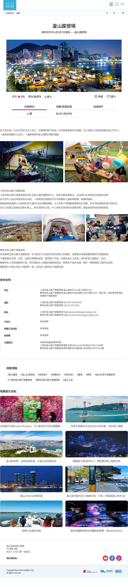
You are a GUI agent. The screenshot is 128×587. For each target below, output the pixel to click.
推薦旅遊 (10, 13)
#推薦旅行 (56, 374)
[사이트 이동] (105, 558)
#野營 (88, 374)
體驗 (18, 13)
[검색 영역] (117, 5)
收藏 (100, 96)
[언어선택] (111, 4)
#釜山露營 (12, 374)
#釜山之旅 (68, 379)
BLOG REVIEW (64, 113)
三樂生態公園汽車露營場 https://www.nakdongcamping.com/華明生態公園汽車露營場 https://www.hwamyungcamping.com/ (69, 313)
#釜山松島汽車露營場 (105, 374)
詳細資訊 (29, 106)
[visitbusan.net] (10, 5)
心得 (48, 96)
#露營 (79, 374)
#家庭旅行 (43, 374)
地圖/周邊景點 (64, 106)
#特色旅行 (69, 374)
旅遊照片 (98, 106)
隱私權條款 (11, 558)
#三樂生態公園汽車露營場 (20, 379)
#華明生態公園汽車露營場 (47, 379)
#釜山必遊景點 (27, 374)
